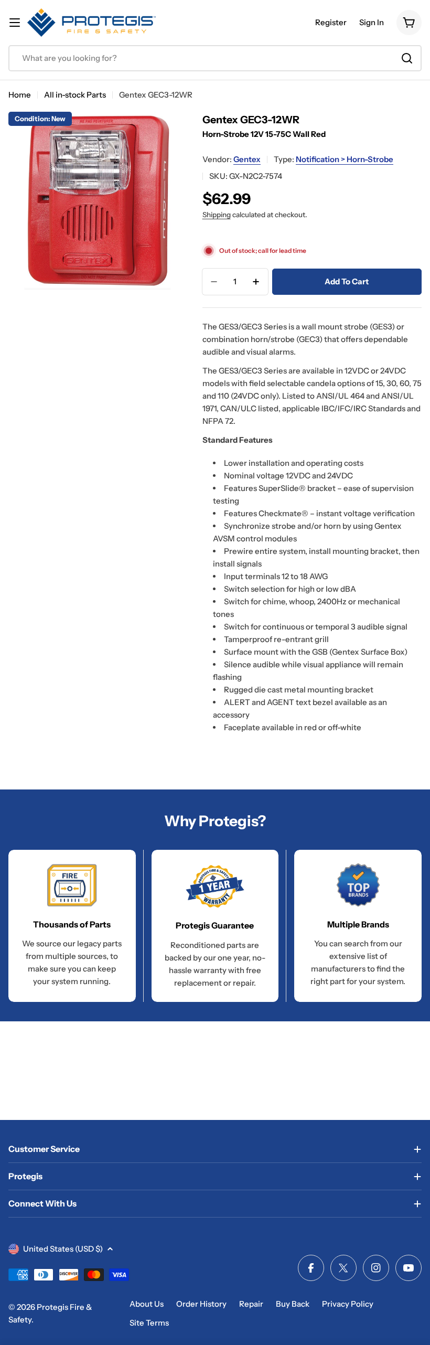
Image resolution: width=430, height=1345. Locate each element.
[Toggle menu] (14, 22)
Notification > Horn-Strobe (344, 159)
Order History (201, 1304)
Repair (251, 1304)
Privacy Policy (347, 1304)
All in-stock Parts (75, 95)
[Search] (407, 58)
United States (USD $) (63, 1249)
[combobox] (215, 58)
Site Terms (149, 1323)
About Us (147, 1304)
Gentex (247, 159)
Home (19, 95)
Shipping (216, 214)
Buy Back (292, 1304)
